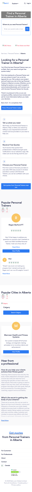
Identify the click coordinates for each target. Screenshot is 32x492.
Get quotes (16, 433)
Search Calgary (16, 313)
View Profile (16, 251)
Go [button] (27, 29)
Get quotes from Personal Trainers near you (16, 186)
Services (4, 53)
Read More (5, 420)
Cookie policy (22, 483)
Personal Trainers (13, 53)
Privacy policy (16, 485)
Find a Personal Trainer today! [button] (11, 108)
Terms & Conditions (10, 483)
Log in (29, 3)
